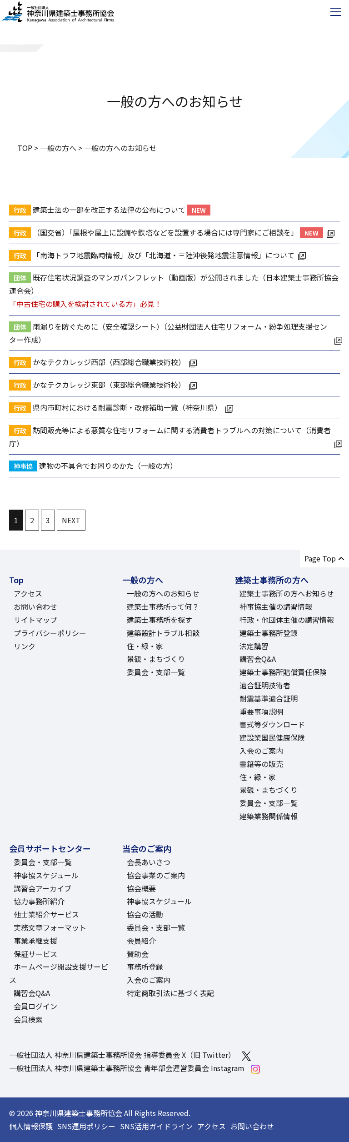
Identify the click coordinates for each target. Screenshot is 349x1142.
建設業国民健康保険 (272, 737)
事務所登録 (145, 966)
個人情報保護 (31, 1126)
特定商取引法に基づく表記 (170, 992)
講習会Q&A (257, 658)
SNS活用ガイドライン (156, 1126)
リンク (24, 646)
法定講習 (254, 646)
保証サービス (35, 953)
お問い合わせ (35, 606)
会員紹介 (141, 940)
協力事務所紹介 (39, 901)
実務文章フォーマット (50, 927)
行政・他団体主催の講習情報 (286, 619)
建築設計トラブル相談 (163, 632)
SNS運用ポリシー (86, 1126)
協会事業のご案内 (156, 875)
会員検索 (28, 1019)
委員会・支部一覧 (156, 671)
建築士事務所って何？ (163, 606)
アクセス (28, 593)
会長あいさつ (148, 861)
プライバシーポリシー (50, 632)
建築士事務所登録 (268, 632)
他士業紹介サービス (46, 914)
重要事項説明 (261, 711)
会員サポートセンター (50, 848)
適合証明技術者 (264, 685)
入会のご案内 (261, 750)
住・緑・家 (145, 646)
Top (16, 580)
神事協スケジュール (46, 875)
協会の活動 (145, 914)
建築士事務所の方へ (272, 580)
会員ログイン (35, 1006)
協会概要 (141, 888)
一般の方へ (142, 580)
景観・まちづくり (156, 658)
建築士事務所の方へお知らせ (286, 593)
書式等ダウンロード (272, 724)
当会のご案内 (146, 848)
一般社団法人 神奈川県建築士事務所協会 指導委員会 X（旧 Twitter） (122, 1054)
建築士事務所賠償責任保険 (283, 671)
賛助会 (138, 953)
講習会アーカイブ (42, 888)
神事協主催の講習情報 (275, 606)
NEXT (71, 520)
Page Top (320, 558)
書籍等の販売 (261, 763)
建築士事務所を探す (159, 619)
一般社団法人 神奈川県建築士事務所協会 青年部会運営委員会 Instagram (126, 1067)
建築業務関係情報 (268, 816)
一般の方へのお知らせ (163, 593)
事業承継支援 (35, 940)
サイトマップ (35, 619)
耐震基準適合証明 (268, 698)
